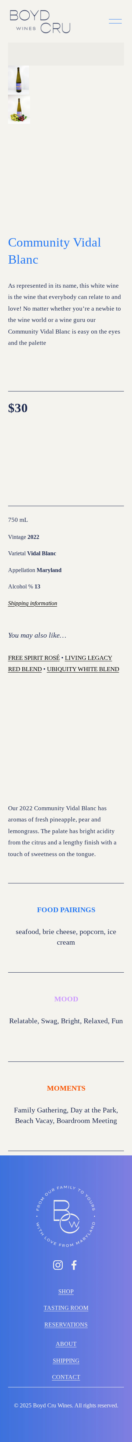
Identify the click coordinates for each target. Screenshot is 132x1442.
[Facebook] (74, 1265)
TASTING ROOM (66, 1308)
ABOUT (66, 1344)
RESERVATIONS (66, 1324)
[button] (18, 80)
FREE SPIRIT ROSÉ (34, 657)
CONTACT (66, 1377)
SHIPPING (66, 1361)
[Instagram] (58, 1265)
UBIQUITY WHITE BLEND (83, 669)
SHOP (66, 1291)
